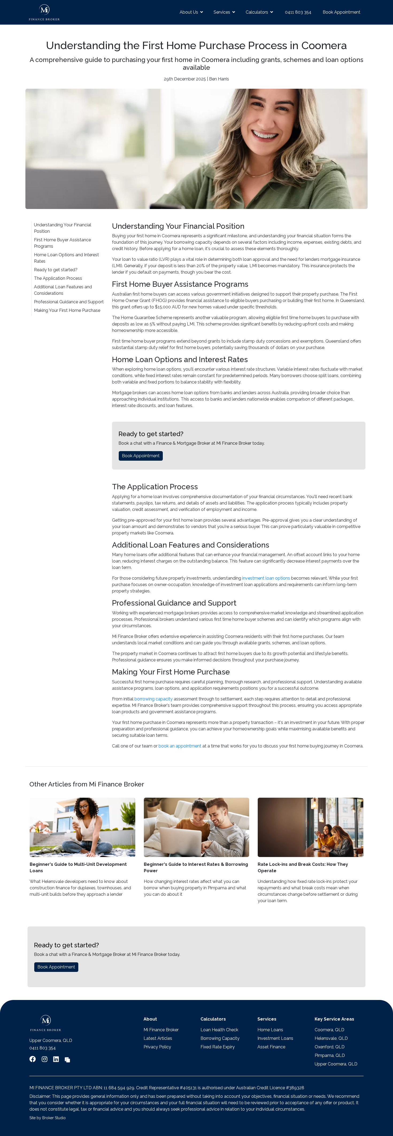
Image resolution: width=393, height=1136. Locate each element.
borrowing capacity (153, 698)
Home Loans (270, 1029)
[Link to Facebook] (33, 1059)
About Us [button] (189, 12)
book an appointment (180, 746)
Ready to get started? (56, 269)
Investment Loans (275, 1038)
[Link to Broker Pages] (67, 1059)
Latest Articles (158, 1038)
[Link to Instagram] (45, 1059)
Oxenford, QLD (330, 1046)
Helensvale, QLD (331, 1038)
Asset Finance (271, 1046)
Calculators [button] (257, 12)
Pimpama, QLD (330, 1055)
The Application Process (58, 278)
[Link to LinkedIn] (56, 1059)
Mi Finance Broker (161, 1029)
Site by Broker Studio (47, 1118)
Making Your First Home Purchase (67, 310)
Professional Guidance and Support (69, 301)
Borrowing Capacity (220, 1038)
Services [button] (222, 12)
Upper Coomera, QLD (336, 1064)
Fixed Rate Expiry (218, 1046)
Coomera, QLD (329, 1029)
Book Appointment (341, 12)
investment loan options (266, 578)
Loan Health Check (219, 1029)
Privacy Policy (157, 1046)
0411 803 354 (298, 12)
